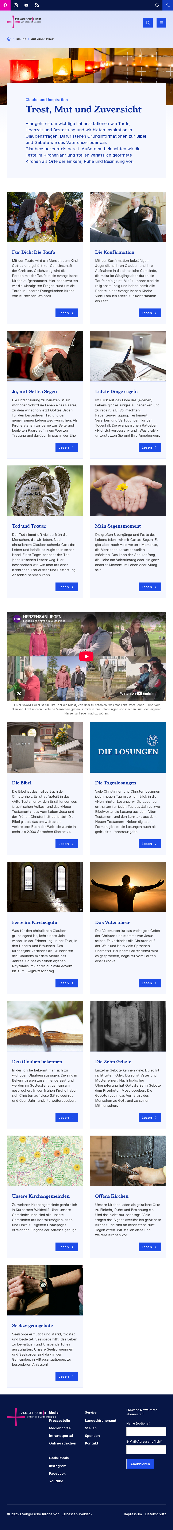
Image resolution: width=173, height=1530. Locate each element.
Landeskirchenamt (100, 1420)
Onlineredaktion (62, 1443)
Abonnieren (140, 1464)
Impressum (133, 1514)
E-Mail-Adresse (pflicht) (144, 1441)
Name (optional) (138, 1423)
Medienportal (60, 1428)
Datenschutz (155, 1514)
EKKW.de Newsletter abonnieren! (141, 1412)
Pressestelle (59, 1420)
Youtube (56, 1481)
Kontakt (91, 1443)
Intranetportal (61, 1436)
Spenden (92, 1436)
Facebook (57, 1473)
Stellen (91, 1428)
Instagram (57, 1466)
